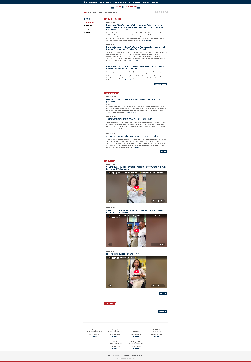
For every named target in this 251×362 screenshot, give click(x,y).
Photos (111, 304)
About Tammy (117, 355)
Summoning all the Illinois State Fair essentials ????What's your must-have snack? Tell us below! (136, 168)
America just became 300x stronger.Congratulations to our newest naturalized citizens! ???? (135, 211)
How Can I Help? (109, 12)
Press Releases (113, 19)
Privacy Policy (130, 358)
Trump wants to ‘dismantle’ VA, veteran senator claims (129, 119)
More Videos (163, 293)
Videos (111, 161)
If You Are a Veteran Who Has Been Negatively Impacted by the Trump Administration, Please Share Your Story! (122, 2)
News (85, 12)
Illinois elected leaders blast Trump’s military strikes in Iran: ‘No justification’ (133, 100)
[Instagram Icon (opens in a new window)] (165, 12)
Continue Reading (146, 40)
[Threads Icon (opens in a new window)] (167, 12)
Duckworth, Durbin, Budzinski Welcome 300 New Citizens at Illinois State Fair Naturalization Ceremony (135, 67)
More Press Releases (160, 84)
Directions (94, 336)
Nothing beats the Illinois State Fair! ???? (124, 254)
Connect (100, 12)
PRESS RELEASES (89, 23)
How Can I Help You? (137, 355)
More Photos (162, 311)
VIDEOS (87, 29)
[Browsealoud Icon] (156, 12)
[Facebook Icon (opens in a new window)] (158, 12)
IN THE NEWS (88, 26)
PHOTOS (87, 32)
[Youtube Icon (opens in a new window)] (163, 12)
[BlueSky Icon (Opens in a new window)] (159, 12)
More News (163, 151)
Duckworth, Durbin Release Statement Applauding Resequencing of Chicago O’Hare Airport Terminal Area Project (135, 48)
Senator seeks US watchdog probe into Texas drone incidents (132, 136)
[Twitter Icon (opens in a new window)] (161, 12)
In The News (113, 93)
